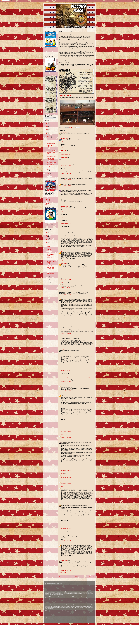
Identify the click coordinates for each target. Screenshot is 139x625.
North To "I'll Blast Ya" (50, 269)
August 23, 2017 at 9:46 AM (66, 247)
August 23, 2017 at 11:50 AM (66, 260)
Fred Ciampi (63, 150)
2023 (47, 126)
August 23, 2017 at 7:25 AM (66, 165)
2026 (47, 122)
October (48, 139)
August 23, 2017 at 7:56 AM (66, 173)
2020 (47, 130)
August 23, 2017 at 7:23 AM (66, 154)
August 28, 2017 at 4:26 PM (66, 540)
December (49, 136)
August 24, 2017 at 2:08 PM (66, 416)
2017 (47, 135)
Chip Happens (49, 166)
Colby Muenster (64, 263)
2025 (47, 123)
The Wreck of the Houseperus (50, 148)
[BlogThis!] (76, 127)
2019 (47, 132)
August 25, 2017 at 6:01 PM (66, 500)
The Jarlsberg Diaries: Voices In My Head (50, 159)
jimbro (62, 473)
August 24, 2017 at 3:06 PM (66, 431)
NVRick (62, 486)
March (48, 173)
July (47, 167)
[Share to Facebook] (78, 127)
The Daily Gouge (48, 204)
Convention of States (48, 200)
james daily (63, 251)
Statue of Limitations (50, 164)
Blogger (75, 620)
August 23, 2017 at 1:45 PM (66, 294)
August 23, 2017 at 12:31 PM (66, 279)
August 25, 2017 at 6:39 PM (66, 517)
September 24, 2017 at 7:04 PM (66, 570)
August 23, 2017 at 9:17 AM (66, 223)
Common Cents (47, 199)
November (49, 137)
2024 (47, 125)
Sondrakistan (47, 203)
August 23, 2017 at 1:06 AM (66, 141)
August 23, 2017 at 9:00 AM (66, 217)
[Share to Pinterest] (79, 127)
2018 (47, 133)
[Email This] (75, 127)
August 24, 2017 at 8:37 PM (66, 470)
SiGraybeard (63, 349)
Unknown (63, 434)
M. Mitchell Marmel (64, 138)
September (49, 140)
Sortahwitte (63, 384)
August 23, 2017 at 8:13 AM (66, 179)
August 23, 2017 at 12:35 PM (66, 287)
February (48, 283)
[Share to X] (77, 127)
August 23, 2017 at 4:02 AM (66, 147)
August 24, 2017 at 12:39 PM (66, 381)
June (48, 169)
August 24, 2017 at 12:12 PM (66, 370)
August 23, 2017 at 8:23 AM (66, 185)
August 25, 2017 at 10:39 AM (66, 477)
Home (76, 576)
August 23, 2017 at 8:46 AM (66, 211)
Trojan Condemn (49, 154)
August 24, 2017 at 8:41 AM (66, 333)
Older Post (91, 576)
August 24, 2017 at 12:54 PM (66, 390)
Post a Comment (63, 572)
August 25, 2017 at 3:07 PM (66, 483)
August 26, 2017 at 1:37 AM (66, 528)
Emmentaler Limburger (65, 206)
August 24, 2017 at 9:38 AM (66, 345)
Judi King (63, 480)
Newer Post (61, 576)
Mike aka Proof (64, 132)
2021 (47, 129)
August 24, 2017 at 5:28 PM (66, 437)
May (48, 170)
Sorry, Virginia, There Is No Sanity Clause (51, 157)
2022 (47, 236)
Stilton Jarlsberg (64, 157)
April (48, 172)
